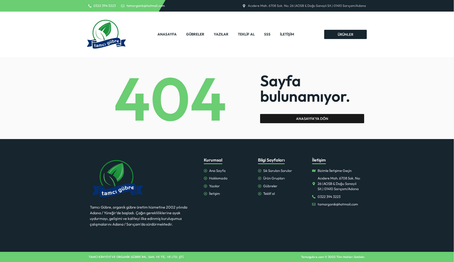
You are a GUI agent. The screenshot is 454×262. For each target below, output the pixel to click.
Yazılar (221, 34)
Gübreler (195, 34)
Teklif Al (246, 34)
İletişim (287, 34)
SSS (267, 34)
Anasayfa (167, 34)
